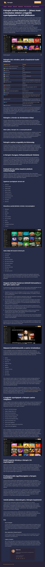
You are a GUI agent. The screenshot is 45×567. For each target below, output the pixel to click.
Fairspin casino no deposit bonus (32, 390)
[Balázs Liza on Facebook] (20, 558)
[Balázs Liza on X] (16, 558)
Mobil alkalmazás (36, 6)
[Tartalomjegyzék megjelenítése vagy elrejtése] (41, 54)
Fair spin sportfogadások (29, 109)
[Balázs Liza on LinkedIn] (22, 558)
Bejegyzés (37, 2)
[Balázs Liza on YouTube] (24, 558)
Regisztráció (20, 6)
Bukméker (10, 6)
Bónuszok (15, 6)
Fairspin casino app (28, 491)
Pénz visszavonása (27, 6)
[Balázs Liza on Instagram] (18, 558)
